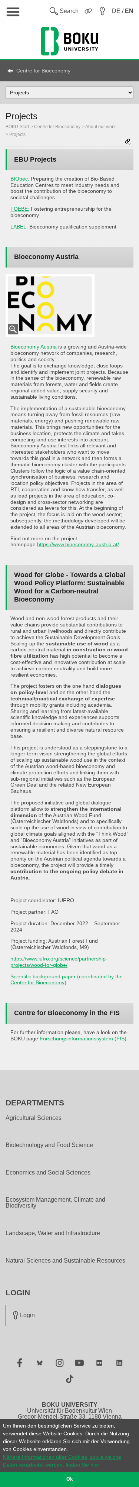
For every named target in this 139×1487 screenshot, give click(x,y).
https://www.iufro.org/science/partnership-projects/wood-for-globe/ (58, 962)
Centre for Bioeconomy (43, 71)
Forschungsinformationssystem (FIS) (83, 1038)
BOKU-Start (17, 126)
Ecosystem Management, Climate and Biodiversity (55, 1203)
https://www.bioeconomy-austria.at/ (78, 544)
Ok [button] (69, 1479)
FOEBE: (19, 209)
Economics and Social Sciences (48, 1173)
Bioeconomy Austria (33, 347)
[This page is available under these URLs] (127, 142)
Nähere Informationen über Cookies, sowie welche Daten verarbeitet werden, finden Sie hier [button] (62, 1461)
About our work (100, 126)
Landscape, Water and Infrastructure (53, 1233)
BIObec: (19, 179)
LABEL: (19, 227)
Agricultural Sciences (34, 1118)
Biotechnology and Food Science (49, 1145)
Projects (17, 134)
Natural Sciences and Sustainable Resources (65, 1261)
